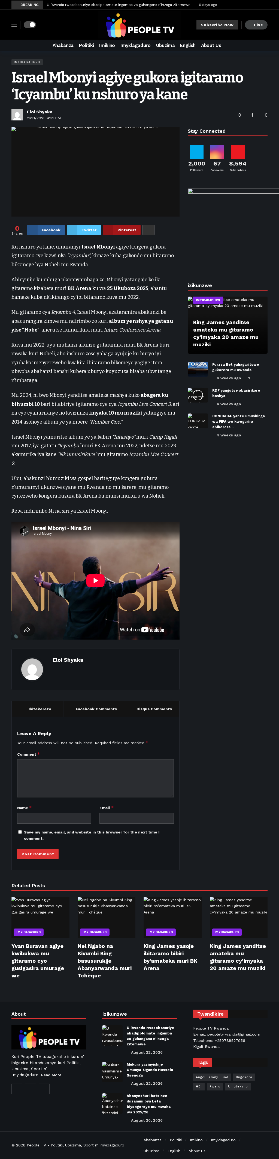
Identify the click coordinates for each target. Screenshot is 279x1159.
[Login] (263, 5)
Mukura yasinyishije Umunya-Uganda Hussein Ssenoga (150, 1069)
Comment (28, 754)
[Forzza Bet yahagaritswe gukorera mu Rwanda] (198, 369)
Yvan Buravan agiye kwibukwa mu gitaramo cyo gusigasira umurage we (37, 961)
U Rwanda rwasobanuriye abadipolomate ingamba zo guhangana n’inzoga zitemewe (118, 5)
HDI (199, 1086)
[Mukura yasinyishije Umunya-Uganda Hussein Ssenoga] (112, 1072)
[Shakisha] (263, 45)
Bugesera (244, 1077)
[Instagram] (30, 1089)
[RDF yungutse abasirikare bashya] (198, 395)
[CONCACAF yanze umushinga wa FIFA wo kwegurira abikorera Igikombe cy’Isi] (198, 420)
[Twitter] (242, 4)
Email (106, 807)
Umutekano (238, 1086)
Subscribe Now (217, 25)
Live (258, 25)
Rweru (215, 1086)
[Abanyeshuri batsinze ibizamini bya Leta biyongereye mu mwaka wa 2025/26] (112, 1103)
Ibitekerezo (40, 709)
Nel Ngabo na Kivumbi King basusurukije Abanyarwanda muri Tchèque (105, 961)
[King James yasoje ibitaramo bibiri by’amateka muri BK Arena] (173, 917)
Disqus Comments (154, 709)
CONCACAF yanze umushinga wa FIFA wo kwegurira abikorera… (238, 421)
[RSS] (44, 1089)
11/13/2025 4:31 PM (44, 118)
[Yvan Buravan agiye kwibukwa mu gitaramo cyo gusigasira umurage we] (40, 917)
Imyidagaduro (27, 62)
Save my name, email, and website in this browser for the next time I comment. (91, 835)
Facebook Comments (96, 709)
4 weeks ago (229, 378)
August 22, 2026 (147, 1052)
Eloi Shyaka (40, 111)
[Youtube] (250, 4)
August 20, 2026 (147, 1120)
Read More (51, 1075)
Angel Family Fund (212, 1077)
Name (24, 807)
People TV (36, 1145)
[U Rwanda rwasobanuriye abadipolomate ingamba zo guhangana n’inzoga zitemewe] (112, 1035)
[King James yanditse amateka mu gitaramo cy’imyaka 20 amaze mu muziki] (228, 325)
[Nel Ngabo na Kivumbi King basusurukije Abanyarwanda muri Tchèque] (107, 917)
